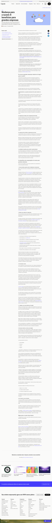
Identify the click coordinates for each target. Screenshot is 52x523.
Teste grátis (49, 4)
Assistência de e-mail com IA (32, 500)
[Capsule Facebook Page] (48, 33)
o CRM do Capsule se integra (27, 410)
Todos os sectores (30, 516)
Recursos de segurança (5, 507)
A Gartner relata (20, 286)
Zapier (20, 504)
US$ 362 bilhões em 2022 (26, 71)
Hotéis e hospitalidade (31, 504)
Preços (35, 3)
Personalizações (4, 508)
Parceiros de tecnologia (5, 513)
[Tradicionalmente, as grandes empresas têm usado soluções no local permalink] (17, 91)
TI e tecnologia (30, 508)
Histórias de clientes (42, 504)
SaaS (29, 512)
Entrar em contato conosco (14, 508)
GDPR (11, 507)
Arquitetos (29, 507)
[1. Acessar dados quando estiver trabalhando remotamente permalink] (17, 167)
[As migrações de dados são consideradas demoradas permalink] (17, 115)
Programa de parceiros (5, 512)
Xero (20, 503)
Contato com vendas (40, 494)
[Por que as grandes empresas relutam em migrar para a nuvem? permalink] (17, 74)
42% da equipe (29, 173)
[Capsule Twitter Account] (48, 31)
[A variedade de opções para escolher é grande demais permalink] (17, 149)
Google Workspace (22, 513)
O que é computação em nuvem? (6, 32)
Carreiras (12, 503)
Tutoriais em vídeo (41, 503)
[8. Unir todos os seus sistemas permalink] (17, 398)
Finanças (29, 503)
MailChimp (21, 507)
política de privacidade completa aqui (28, 457)
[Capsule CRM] (3, 4)
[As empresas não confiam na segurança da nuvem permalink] (17, 132)
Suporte (40, 500)
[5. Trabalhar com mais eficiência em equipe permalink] (17, 305)
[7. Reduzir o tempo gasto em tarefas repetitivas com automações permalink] (17, 369)
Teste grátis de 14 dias (45, 484)
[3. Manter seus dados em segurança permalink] (17, 212)
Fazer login (45, 4)
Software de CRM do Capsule (43, 507)
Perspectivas (21, 511)
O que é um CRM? (41, 508)
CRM (2, 10)
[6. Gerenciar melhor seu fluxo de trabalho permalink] (17, 328)
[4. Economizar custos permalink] (17, 263)
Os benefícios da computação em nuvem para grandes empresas (6, 37)
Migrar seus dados (21, 192)
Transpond (21, 512)
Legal (29, 511)
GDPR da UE (28, 237)
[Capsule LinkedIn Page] (48, 36)
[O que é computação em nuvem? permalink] (17, 48)
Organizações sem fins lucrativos (32, 513)
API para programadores (23, 500)
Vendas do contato (48, 1)
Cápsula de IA (18, 3)
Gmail (20, 508)
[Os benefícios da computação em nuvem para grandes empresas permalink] (17, 160)
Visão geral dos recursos (5, 500)
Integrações (31, 3)
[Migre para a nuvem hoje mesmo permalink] (17, 415)
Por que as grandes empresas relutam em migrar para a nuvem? (7, 34)
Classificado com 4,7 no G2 (5, 1)
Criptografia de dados (22, 242)
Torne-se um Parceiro (42, 1)
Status (4, 511)
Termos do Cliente (13, 504)
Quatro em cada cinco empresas (23, 426)
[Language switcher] (42, 4)
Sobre (11, 500)
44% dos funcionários (29, 172)
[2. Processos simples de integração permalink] (17, 191)
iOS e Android (3, 503)
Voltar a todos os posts (46, 7)
